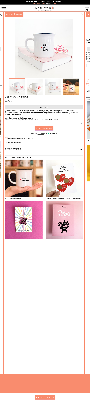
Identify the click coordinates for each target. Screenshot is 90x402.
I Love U (37, 120)
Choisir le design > (45, 397)
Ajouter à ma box (14, 14)
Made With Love (50, 120)
